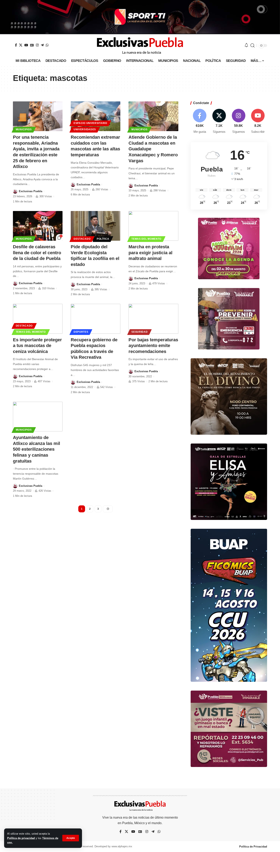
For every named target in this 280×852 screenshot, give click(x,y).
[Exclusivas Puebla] (140, 45)
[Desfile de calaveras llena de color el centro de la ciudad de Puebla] (38, 226)
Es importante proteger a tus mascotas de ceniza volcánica (37, 345)
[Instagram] (37, 45)
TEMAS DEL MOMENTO (146, 239)
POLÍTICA (103, 239)
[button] (70, 838)
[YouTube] (26, 45)
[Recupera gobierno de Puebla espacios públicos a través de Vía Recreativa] (95, 319)
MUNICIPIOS (24, 129)
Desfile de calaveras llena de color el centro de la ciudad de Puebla (37, 252)
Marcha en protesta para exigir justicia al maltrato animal (150, 252)
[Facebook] (16, 45)
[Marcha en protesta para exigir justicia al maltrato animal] (153, 226)
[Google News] (32, 45)
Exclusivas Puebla (30, 191)
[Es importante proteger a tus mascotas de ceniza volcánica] (38, 319)
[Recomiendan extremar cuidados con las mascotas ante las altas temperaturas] (95, 116)
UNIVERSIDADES (85, 129)
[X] (20, 45)
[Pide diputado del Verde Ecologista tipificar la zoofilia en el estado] (95, 226)
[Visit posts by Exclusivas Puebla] (15, 191)
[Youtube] (258, 121)
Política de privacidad (21, 838)
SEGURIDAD (139, 332)
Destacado (82, 239)
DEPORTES (81, 332)
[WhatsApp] (47, 45)
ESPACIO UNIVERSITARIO (90, 123)
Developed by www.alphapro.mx (113, 846)
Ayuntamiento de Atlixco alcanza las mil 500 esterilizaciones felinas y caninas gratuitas (36, 449)
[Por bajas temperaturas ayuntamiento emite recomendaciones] (153, 319)
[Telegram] (42, 45)
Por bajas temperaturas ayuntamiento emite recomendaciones (153, 345)
